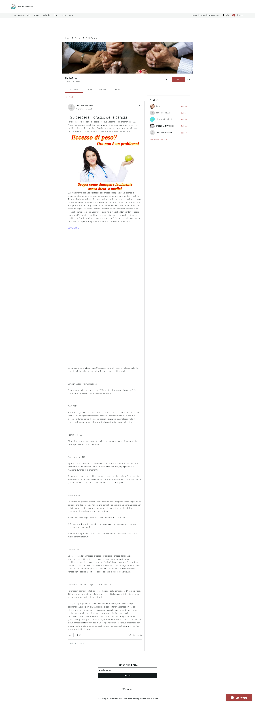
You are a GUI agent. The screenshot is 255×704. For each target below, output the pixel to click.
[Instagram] (227, 15)
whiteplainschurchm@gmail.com (205, 15)
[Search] (165, 79)
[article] (104, 376)
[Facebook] (223, 15)
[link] (74, 89)
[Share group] (188, 79)
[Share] (140, 105)
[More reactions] (78, 635)
